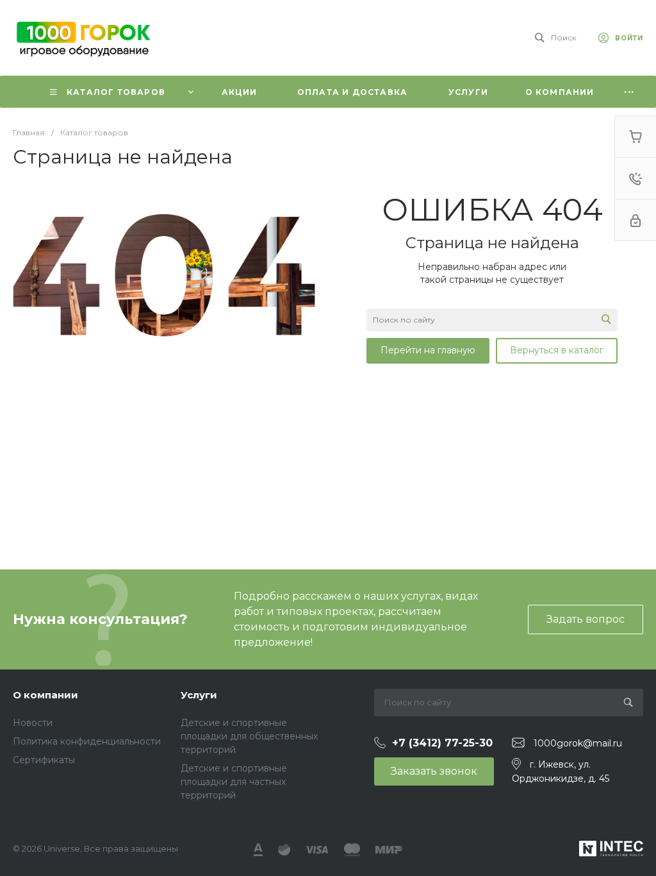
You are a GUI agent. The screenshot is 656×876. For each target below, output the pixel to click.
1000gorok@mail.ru (578, 743)
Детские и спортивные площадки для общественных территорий (249, 736)
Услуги (199, 695)
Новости (33, 723)
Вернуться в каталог (556, 350)
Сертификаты (44, 760)
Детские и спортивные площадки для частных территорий (234, 781)
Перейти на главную (428, 350)
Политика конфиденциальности (87, 741)
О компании (45, 695)
